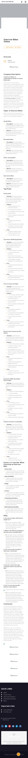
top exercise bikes (11, 98)
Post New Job (7, 712)
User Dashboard (8, 710)
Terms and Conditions (9, 697)
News (5, 701)
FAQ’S (5, 692)
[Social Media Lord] (7, 2)
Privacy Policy (7, 694)
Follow (18, 47)
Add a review (9, 47)
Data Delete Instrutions (10, 699)
